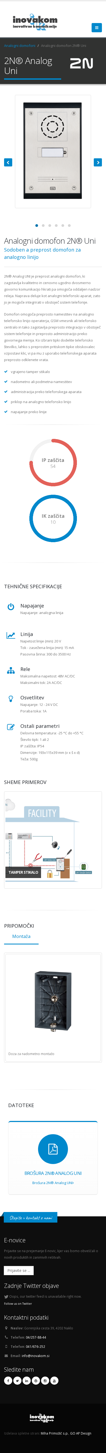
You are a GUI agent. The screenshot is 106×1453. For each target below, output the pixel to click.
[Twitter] (17, 1381)
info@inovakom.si (35, 1356)
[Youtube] (54, 1381)
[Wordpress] (36, 1381)
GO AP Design (80, 1433)
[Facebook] (8, 1381)
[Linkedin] (27, 1381)
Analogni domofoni (19, 45)
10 (53, 522)
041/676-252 (35, 1346)
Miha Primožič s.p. (54, 1433)
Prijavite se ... (18, 1270)
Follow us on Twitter (18, 1304)
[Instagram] (45, 1381)
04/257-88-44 (36, 1337)
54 (53, 466)
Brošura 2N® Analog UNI (52, 1182)
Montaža (21, 936)
